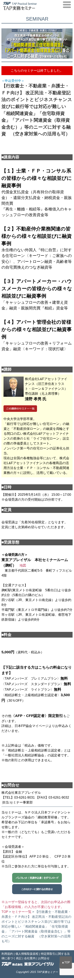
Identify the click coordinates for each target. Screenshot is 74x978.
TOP (4, 912)
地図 (23, 565)
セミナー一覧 (21, 912)
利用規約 (7, 953)
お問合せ (44, 958)
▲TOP (66, 962)
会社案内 (30, 958)
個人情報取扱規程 (26, 953)
